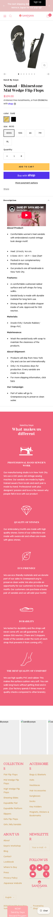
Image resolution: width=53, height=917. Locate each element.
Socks (32, 801)
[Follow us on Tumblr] (46, 874)
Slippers (7, 813)
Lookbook (9, 861)
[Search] (10, 16)
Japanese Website (13, 883)
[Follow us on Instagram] (46, 867)
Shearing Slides (11, 797)
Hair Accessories (37, 790)
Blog (6, 851)
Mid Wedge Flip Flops (11, 782)
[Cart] (48, 16)
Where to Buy (10, 867)
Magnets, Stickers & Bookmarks (39, 814)
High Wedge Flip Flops (12, 790)
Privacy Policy (10, 877)
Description (10, 200)
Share (6, 189)
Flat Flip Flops (11, 774)
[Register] (45, 847)
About (7, 840)
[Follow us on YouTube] (32, 874)
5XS (20, 133)
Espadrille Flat (11, 803)
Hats (31, 780)
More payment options (26, 182)
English (8, 897)
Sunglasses (34, 796)
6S (30, 133)
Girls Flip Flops (11, 819)
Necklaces (34, 785)
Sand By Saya (11, 80)
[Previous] (5, 74)
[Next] (48, 74)
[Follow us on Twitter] (39, 867)
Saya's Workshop (12, 845)
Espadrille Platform (13, 808)
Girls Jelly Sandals (12, 824)
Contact (7, 856)
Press (6, 872)
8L (7, 141)
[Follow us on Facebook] (32, 867)
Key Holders (35, 806)
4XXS (9, 133)
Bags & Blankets (37, 774)
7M (40, 133)
